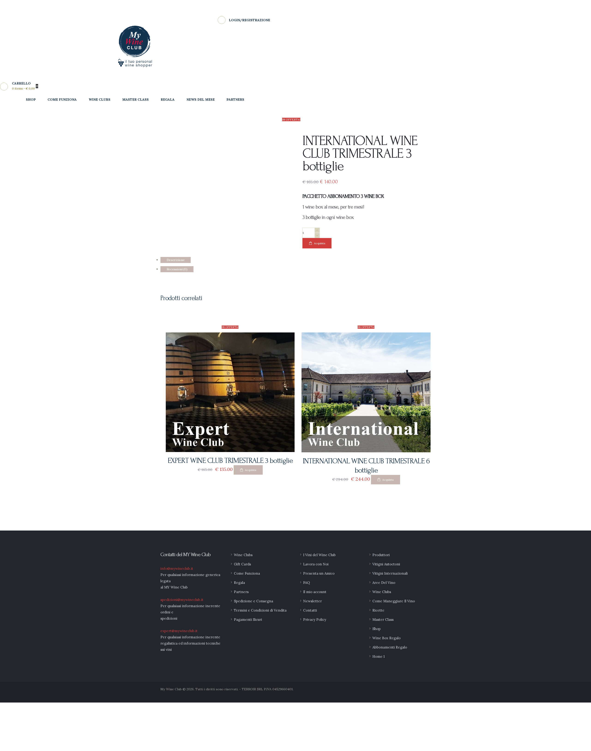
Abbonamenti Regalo (389, 647)
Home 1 (378, 656)
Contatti (310, 610)
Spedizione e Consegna (253, 601)
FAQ (306, 582)
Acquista (319, 243)
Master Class (383, 619)
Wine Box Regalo (386, 638)
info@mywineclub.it (176, 568)
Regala (239, 582)
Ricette (378, 610)
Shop (376, 629)
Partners (241, 592)
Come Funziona (247, 573)
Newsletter (312, 601)
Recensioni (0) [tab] (177, 269)
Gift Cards (242, 564)
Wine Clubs (243, 555)
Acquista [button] (250, 470)
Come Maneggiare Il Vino (393, 601)
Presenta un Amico (319, 573)
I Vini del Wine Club (319, 555)
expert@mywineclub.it (179, 631)
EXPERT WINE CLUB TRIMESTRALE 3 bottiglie (230, 460)
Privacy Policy (314, 619)
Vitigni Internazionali (390, 573)
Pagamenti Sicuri (248, 619)
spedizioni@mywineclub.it (181, 599)
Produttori (381, 555)
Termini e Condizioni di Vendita (260, 610)
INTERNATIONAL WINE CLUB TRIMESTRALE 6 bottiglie (366, 465)
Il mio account (314, 592)
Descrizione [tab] (176, 260)
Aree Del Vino (383, 582)
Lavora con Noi (316, 564)
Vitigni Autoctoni (386, 564)
